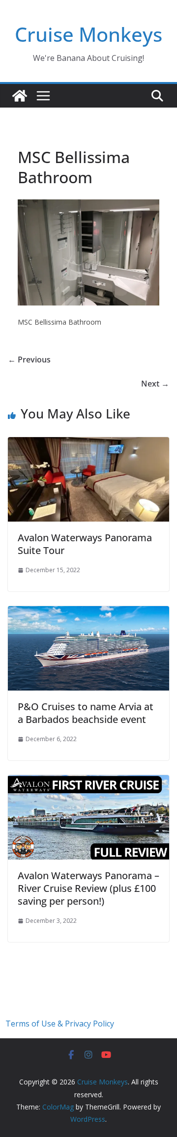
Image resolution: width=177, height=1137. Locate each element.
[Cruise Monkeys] (19, 96)
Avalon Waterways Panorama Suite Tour (85, 544)
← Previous (29, 359)
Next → (155, 383)
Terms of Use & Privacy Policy (59, 1023)
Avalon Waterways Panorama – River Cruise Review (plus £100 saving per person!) (88, 888)
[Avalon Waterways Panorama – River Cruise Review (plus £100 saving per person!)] (88, 781)
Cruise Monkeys (88, 34)
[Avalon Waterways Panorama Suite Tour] (88, 444)
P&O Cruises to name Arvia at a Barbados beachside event (85, 713)
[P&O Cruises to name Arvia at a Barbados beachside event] (88, 613)
